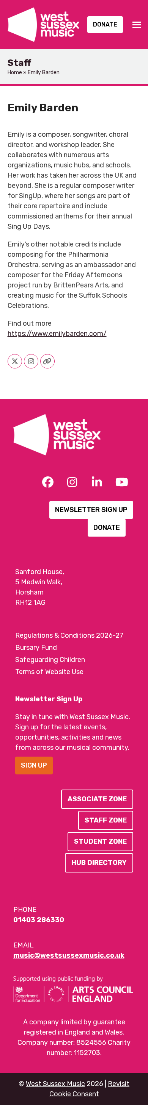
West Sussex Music (55, 1084)
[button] (136, 25)
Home (15, 72)
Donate (105, 24)
